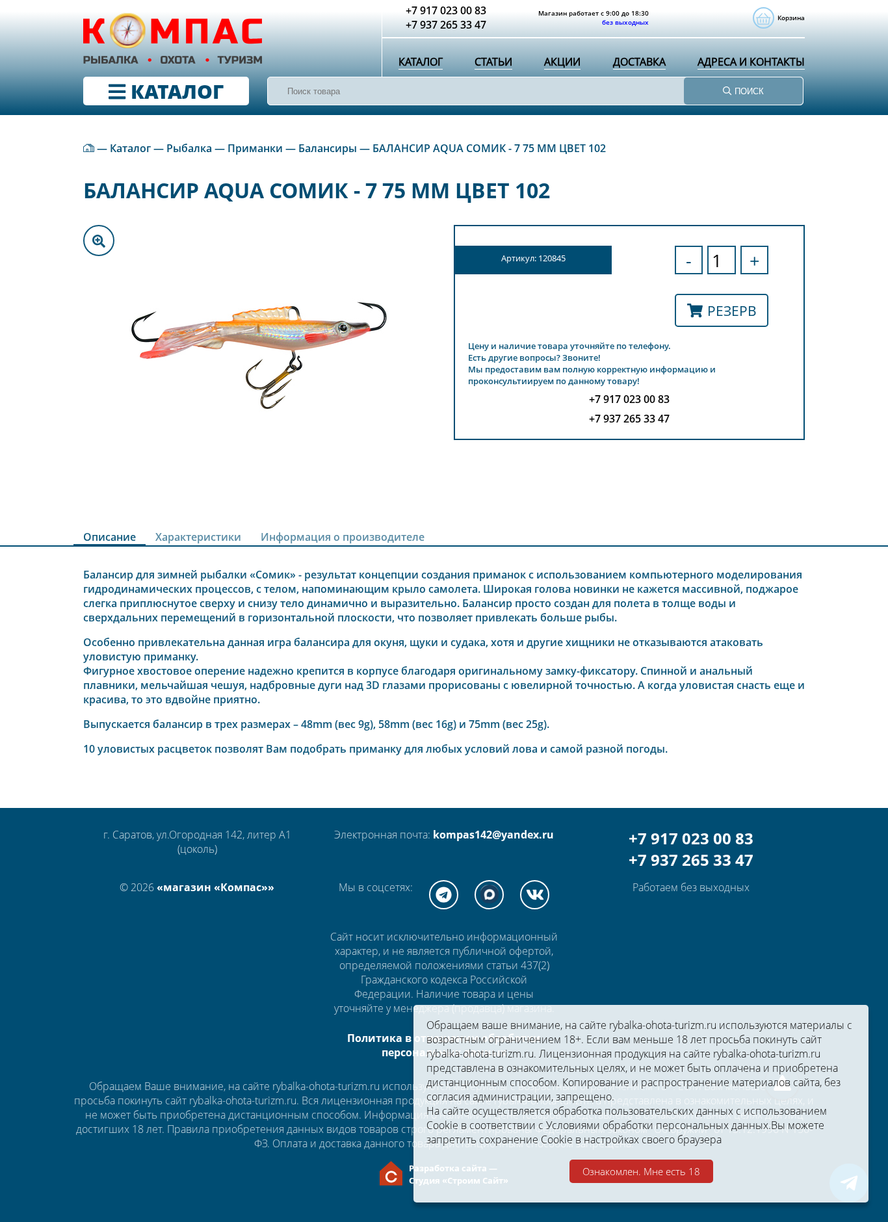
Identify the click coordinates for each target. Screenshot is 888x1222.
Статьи (493, 62)
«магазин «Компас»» (215, 887)
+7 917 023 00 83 (691, 838)
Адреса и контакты (751, 62)
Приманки (255, 148)
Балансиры (327, 148)
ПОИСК (748, 91)
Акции (562, 62)
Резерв (732, 310)
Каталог (420, 62)
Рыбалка (189, 148)
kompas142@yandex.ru (493, 834)
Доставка (639, 62)
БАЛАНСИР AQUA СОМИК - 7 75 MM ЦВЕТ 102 (489, 148)
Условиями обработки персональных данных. (658, 1125)
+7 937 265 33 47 (691, 859)
